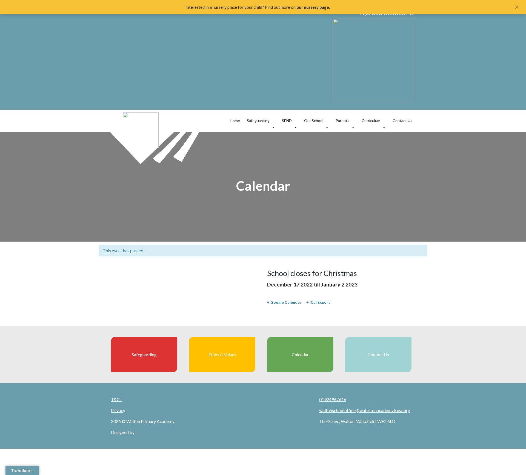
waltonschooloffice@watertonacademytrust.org (364, 410)
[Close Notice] (517, 7)
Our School (313, 120)
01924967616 (332, 399)
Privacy (118, 410)
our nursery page (312, 7)
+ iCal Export (318, 302)
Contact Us (402, 120)
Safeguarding (258, 120)
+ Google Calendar (284, 302)
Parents (342, 120)
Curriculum (371, 120)
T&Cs (116, 399)
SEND (287, 120)
